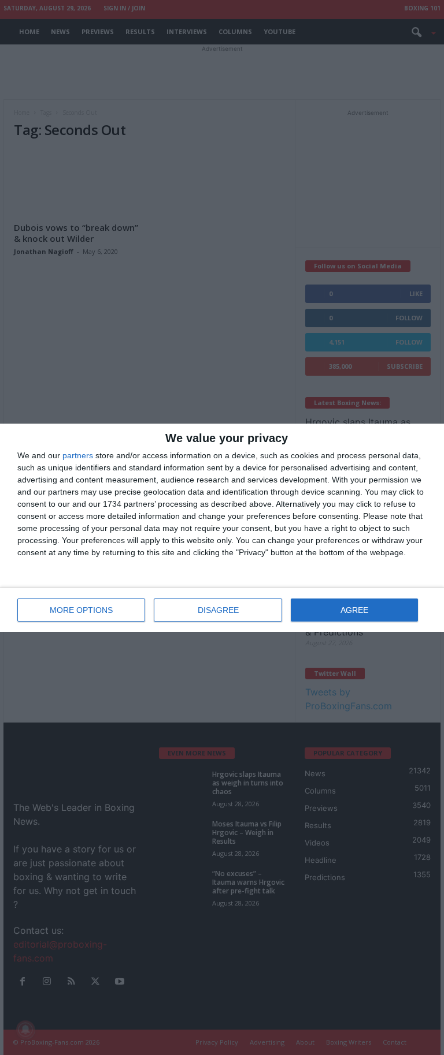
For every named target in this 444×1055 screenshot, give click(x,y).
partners (77, 455)
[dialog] (222, 528)
